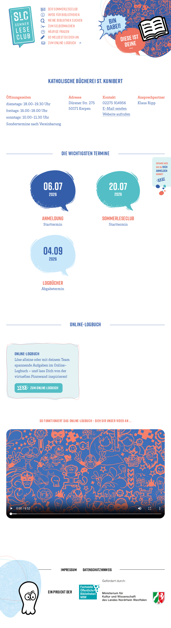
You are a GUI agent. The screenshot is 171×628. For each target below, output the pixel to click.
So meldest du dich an (63, 37)
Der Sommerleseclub (63, 9)
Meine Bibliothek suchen (65, 20)
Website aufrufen (116, 114)
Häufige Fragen (58, 31)
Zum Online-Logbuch (62, 42)
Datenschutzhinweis (97, 569)
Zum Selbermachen (61, 26)
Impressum (69, 569)
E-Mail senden (115, 108)
